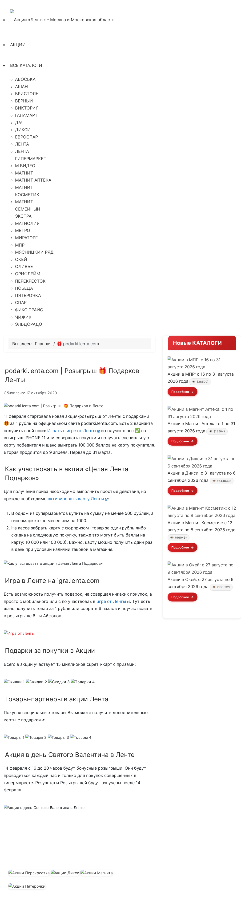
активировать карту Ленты (76, 498)
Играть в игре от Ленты (71, 430)
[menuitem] (62, 19)
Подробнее (180, 392)
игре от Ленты (111, 601)
